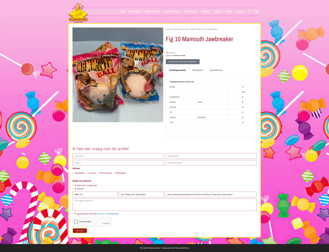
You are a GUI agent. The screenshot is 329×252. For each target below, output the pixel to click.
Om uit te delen (172, 11)
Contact (240, 11)
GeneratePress (182, 248)
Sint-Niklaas (106, 173)
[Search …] (249, 11)
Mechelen (80, 173)
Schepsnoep (135, 11)
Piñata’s (205, 11)
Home (123, 11)
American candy (181, 29)
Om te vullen (191, 11)
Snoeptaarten (152, 11)
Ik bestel (79, 188)
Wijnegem (121, 173)
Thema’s (218, 11)
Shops (229, 11)
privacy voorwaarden (108, 213)
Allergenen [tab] (197, 70)
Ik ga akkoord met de (97, 213)
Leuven (92, 173)
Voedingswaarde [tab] (177, 70)
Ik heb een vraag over (86, 185)
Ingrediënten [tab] (216, 70)
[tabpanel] (211, 105)
